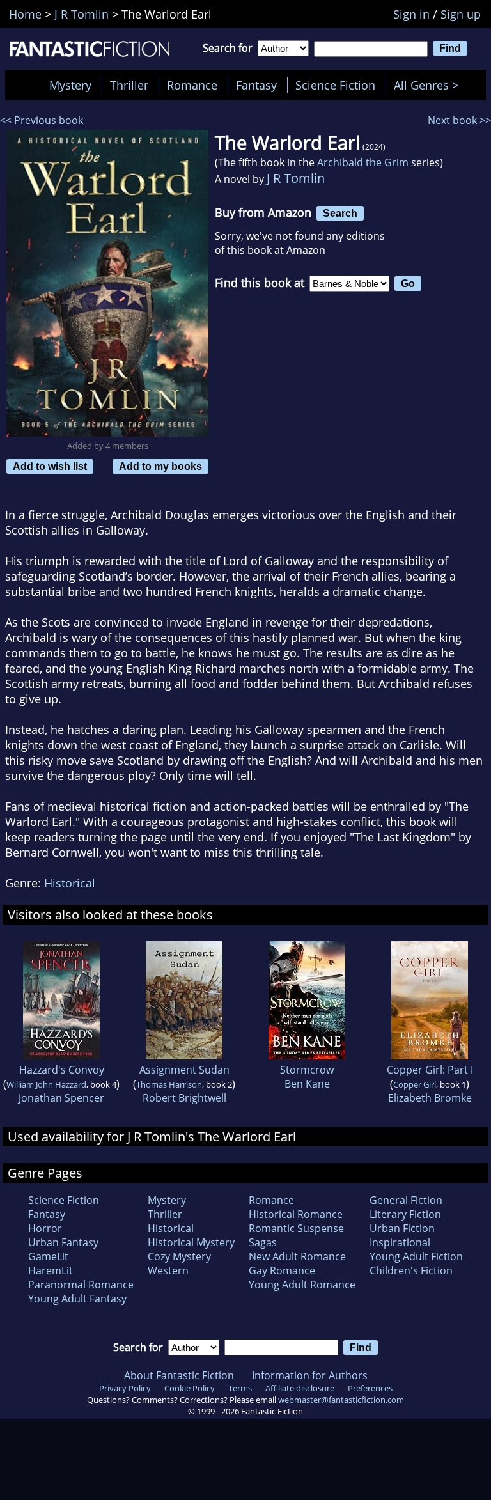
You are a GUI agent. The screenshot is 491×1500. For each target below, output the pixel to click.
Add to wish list (50, 466)
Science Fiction (335, 85)
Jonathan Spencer (61, 1098)
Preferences (370, 1388)
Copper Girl (414, 1084)
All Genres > (429, 85)
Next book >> (459, 120)
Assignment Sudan (184, 1070)
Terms (240, 1388)
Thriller (129, 85)
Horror (45, 1228)
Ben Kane (307, 1084)
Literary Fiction (405, 1214)
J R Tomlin (296, 178)
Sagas (263, 1242)
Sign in (411, 14)
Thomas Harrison (169, 1084)
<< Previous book (41, 120)
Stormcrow (307, 1070)
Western (168, 1270)
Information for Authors (310, 1375)
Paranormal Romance (81, 1284)
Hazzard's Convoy (61, 1070)
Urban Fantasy (63, 1242)
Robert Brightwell (184, 1098)
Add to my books (160, 466)
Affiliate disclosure (299, 1388)
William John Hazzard (46, 1084)
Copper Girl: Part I (430, 1070)
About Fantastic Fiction (179, 1375)
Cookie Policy (189, 1388)
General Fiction (406, 1200)
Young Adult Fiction (416, 1256)
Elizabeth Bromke (430, 1098)
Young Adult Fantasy (77, 1299)
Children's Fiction (411, 1270)
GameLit (48, 1256)
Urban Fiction (402, 1228)
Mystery (70, 85)
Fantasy (256, 85)
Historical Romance (296, 1214)
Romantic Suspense (296, 1228)
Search (340, 213)
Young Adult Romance (302, 1284)
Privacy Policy (125, 1388)
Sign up (460, 14)
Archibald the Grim (363, 162)
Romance (192, 85)
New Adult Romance (297, 1256)
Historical (69, 883)
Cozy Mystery (179, 1256)
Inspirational (400, 1242)
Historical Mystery (191, 1242)
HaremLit (50, 1270)
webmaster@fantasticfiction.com (341, 1399)
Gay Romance (282, 1270)
